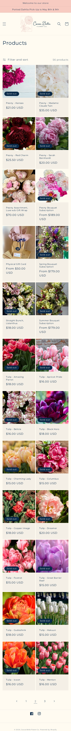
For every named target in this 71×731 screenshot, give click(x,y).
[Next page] (54, 701)
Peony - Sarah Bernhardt (47, 156)
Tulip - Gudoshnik (16, 630)
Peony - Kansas (14, 103)
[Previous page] (17, 701)
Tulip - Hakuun (47, 630)
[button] (4, 24)
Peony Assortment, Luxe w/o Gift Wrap (17, 209)
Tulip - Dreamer (48, 528)
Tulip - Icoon (13, 679)
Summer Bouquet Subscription (49, 322)
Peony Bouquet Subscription (48, 209)
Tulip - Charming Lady (18, 478)
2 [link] (35, 701)
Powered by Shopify (48, 729)
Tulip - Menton (47, 679)
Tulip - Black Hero (49, 429)
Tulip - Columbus (49, 478)
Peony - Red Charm (17, 155)
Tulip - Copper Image (18, 528)
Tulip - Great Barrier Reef (50, 579)
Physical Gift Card (16, 264)
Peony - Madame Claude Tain (48, 104)
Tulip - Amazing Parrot (15, 378)
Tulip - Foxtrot (14, 578)
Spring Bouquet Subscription (48, 265)
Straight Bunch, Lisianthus (15, 322)
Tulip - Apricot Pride (50, 377)
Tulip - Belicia (13, 429)
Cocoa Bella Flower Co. (30, 729)
